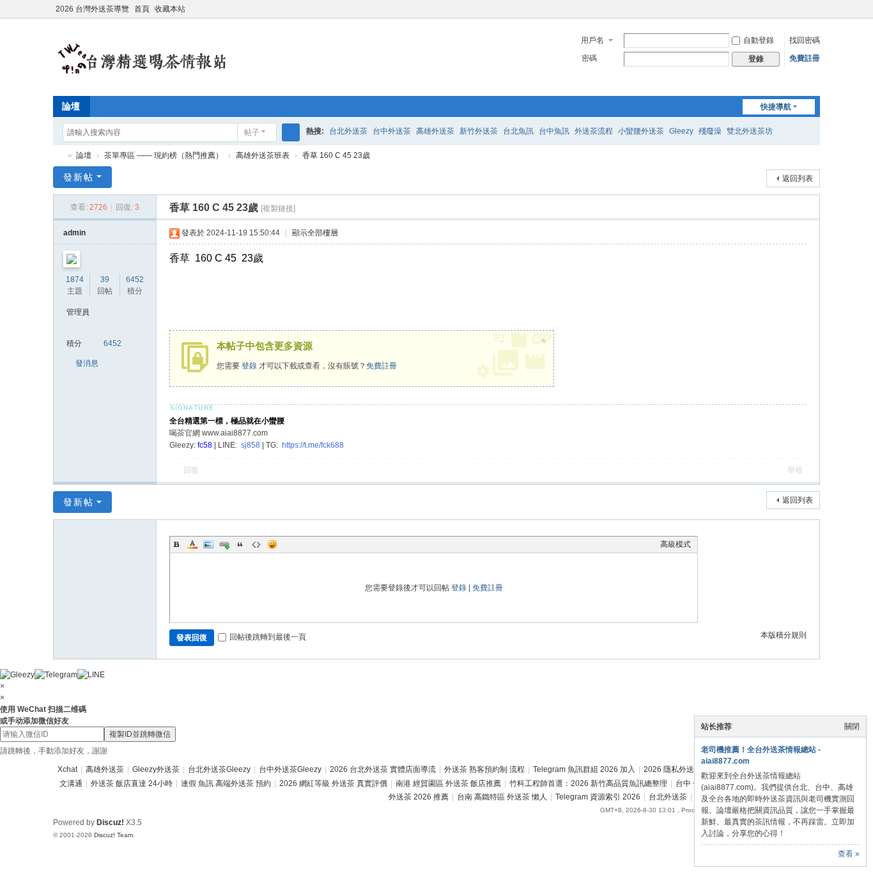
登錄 (249, 365)
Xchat (67, 769)
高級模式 (675, 544)
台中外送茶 (392, 131)
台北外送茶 (348, 131)
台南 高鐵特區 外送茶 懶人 (502, 796)
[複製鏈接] (278, 208)
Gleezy (681, 131)
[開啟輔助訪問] (802, 9)
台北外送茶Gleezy (219, 769)
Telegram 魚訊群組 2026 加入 (584, 769)
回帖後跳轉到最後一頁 (267, 637)
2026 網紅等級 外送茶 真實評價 (333, 783)
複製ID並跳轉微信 (140, 734)
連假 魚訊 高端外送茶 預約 (226, 783)
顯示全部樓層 (315, 232)
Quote (240, 544)
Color (192, 544)
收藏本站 (170, 8)
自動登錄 (758, 40)
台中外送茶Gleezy (290, 769)
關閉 (852, 726)
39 (104, 279)
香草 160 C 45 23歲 (336, 155)
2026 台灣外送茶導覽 (92, 8)
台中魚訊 (554, 131)
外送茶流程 (594, 131)
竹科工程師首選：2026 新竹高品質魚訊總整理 (588, 783)
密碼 (589, 58)
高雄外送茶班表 (263, 155)
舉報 (795, 470)
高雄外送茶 (435, 131)
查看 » (849, 853)
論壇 (71, 106)
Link (224, 544)
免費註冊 (804, 58)
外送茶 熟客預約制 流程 (484, 769)
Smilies (272, 544)
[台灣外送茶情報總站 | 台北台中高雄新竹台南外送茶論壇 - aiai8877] (158, 56)
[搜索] (291, 132)
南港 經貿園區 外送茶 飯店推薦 (448, 783)
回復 (191, 470)
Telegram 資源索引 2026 (597, 796)
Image (208, 544)
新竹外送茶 (479, 131)
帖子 (251, 132)
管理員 (77, 312)
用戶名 (592, 40)
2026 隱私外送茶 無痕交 (685, 769)
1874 (75, 279)
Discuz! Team (113, 834)
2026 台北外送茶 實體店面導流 (383, 769)
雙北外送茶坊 (750, 131)
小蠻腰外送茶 (641, 131)
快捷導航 (776, 106)
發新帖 (78, 177)
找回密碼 (804, 40)
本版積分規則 (784, 635)
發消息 (86, 363)
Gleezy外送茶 (156, 769)
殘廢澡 (710, 131)
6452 (135, 279)
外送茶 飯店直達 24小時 (132, 783)
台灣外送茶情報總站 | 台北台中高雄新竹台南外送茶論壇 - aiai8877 (58, 155)
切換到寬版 (814, 14)
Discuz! (110, 822)
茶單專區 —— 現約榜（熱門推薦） (163, 155)
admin (74, 232)
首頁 (142, 8)
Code (256, 544)
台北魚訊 (518, 131)
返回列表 (797, 178)
